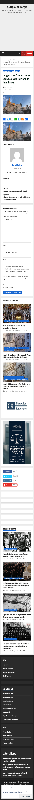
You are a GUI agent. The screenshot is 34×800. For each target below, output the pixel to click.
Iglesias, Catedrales (8, 71)
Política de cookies (18, 792)
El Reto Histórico (8, 697)
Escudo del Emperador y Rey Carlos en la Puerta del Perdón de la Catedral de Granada (16, 386)
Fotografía (7, 321)
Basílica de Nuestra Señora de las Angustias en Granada (14, 326)
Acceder (5, 665)
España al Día (6, 712)
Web (4, 260)
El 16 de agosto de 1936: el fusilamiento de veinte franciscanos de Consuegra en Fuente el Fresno (16, 585)
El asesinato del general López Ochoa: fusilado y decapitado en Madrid (15, 555)
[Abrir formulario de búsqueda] (19, 53)
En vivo (29, 53)
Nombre (6, 245)
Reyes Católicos (9, 350)
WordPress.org (7, 676)
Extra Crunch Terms (8, 739)
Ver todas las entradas (17, 172)
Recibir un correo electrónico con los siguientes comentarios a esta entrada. (16, 277)
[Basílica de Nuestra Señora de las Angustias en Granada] (17, 313)
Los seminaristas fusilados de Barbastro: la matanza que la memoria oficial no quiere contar (16, 646)
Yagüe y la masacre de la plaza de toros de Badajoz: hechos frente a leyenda (17, 615)
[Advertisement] (17, 31)
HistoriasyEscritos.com (9, 708)
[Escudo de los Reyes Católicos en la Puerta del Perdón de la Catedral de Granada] (17, 342)
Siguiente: (16, 197)
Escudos (7, 379)
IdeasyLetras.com (8, 694)
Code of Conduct (8, 743)
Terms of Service (8, 735)
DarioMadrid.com (17, 7)
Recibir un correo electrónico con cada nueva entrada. (16, 286)
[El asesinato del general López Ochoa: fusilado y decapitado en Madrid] (17, 542)
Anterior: (15, 190)
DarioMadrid (8, 87)
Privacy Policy (7, 732)
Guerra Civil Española (10, 549)
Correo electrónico (10, 252)
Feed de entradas (8, 668)
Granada (14, 321)
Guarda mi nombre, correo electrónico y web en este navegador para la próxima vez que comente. (17, 269)
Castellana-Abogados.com (10, 719)
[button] (3, 53)
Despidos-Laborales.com (10, 716)
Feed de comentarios (9, 672)
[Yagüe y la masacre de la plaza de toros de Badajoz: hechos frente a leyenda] (17, 602)
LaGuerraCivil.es (7, 705)
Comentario (7, 219)
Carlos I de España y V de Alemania (14, 377)
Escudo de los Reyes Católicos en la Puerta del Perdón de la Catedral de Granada (17, 356)
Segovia (17, 71)
